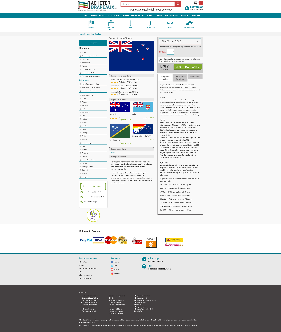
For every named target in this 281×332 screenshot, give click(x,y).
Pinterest (116, 269)
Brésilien (84, 173)
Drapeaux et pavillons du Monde (104, 15)
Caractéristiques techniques (180, 77)
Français (84, 66)
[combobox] (180, 41)
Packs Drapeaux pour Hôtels (90, 84)
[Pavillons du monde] (91, 23)
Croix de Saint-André (88, 160)
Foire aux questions (86, 275)
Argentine (85, 153)
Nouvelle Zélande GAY (141, 136)
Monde (88, 34)
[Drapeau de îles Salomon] (120, 131)
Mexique (84, 163)
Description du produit (165, 77)
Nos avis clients (195, 76)
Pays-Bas (84, 126)
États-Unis (85, 170)
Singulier (84, 122)
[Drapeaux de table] (111, 23)
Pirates (84, 136)
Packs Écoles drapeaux (89, 91)
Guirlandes (111, 298)
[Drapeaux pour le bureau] (150, 23)
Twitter (115, 266)
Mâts (81, 272)
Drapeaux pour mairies (89, 296)
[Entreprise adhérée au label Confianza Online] (151, 242)
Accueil (83, 15)
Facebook (116, 262)
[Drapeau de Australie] (120, 107)
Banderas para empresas (116, 313)
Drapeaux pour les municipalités (91, 76)
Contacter (195, 15)
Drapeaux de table (87, 307)
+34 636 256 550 (155, 261)
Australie (84, 150)
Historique (85, 133)
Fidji (134, 114)
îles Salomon (115, 140)
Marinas (84, 119)
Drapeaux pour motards (89, 311)
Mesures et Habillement (168, 15)
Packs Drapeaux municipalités (91, 87)
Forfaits (150, 15)
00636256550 (196, 7)
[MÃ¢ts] (130, 23)
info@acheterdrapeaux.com (159, 268)
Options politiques (87, 143)
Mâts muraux (86, 62)
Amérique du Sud (87, 95)
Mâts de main (86, 59)
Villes (83, 116)
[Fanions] (170, 23)
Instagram (116, 273)
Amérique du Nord (87, 167)
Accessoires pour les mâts (89, 56)
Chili (83, 146)
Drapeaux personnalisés (133, 15)
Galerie (184, 15)
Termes (82, 265)
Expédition (83, 262)
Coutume (85, 109)
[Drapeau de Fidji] (143, 107)
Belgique (84, 139)
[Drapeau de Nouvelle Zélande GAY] (143, 129)
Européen (85, 105)
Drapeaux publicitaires (88, 69)
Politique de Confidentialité (88, 268)
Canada (84, 99)
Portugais (85, 177)
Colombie (85, 156)
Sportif (84, 129)
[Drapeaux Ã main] (189, 23)
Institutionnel (86, 112)
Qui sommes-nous (85, 278)
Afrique (84, 102)
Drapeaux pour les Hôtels (89, 73)
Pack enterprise (84, 80)
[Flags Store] (97, 5)
